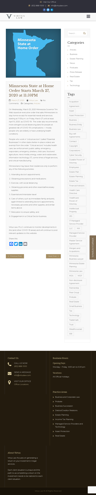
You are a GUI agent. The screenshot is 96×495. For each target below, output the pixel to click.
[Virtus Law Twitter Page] (48, 9)
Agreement (74, 106)
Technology (75, 85)
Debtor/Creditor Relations (66, 410)
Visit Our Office (49, 2)
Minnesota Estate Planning (76, 265)
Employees (74, 167)
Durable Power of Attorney (76, 161)
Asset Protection (76, 115)
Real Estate (75, 76)
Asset (71, 111)
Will (70, 334)
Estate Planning (76, 59)
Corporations (74, 150)
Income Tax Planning (64, 419)
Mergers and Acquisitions (74, 249)
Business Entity (75, 124)
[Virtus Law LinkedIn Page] (51, 9)
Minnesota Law (75, 271)
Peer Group (74, 292)
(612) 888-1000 (37, 5)
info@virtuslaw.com (59, 5)
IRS (70, 216)
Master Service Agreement (75, 242)
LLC (71, 228)
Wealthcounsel (75, 329)
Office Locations (21, 384)
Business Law (75, 129)
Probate (72, 297)
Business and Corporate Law (67, 397)
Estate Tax (73, 181)
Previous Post (16, 256)
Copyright (73, 146)
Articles (37, 103)
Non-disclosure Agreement (75, 281)
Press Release (76, 72)
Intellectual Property (74, 210)
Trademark (74, 320)
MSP (80, 276)
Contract (73, 141)
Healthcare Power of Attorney (74, 201)
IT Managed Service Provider (76, 222)
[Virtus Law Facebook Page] (44, 9)
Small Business (75, 306)
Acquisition (74, 102)
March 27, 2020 (17, 100)
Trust (71, 324)
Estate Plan (74, 172)
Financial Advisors (76, 185)
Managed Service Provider (77, 234)
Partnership (74, 288)
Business (73, 54)
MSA (71, 276)
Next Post (52, 256)
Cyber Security (75, 155)
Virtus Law (33, 100)
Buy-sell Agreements (74, 135)
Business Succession (64, 406)
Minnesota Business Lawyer (76, 257)
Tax (71, 81)
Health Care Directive (74, 191)
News (72, 63)
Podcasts (74, 67)
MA (78, 228)
